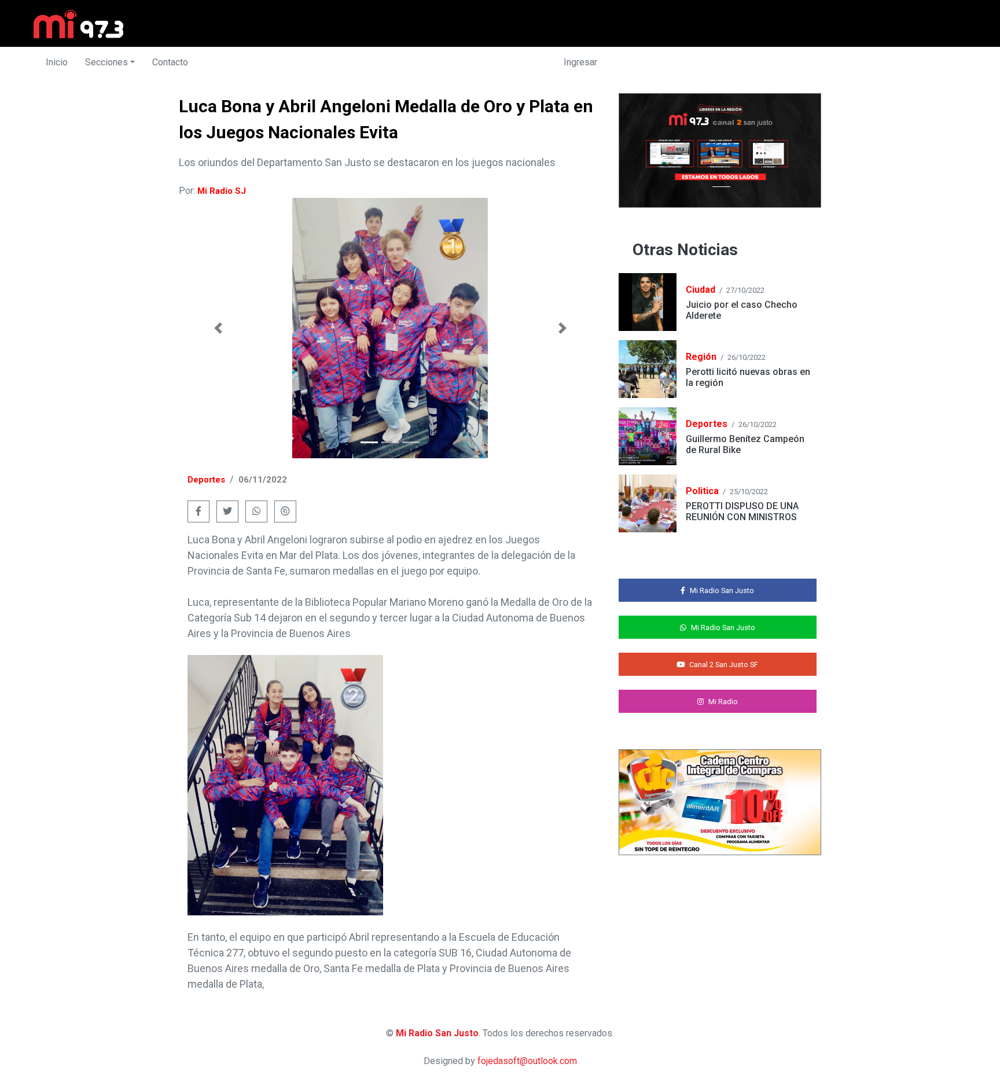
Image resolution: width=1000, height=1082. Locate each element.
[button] (218, 328)
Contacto (170, 62)
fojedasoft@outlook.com (527, 1060)
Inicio (57, 62)
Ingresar (580, 62)
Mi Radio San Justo (437, 1033)
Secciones (106, 62)
